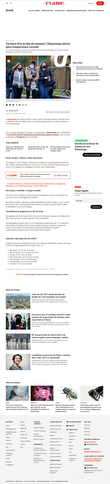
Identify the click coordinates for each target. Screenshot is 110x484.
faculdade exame (75, 422)
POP (22, 447)
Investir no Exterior (56, 445)
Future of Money (26, 441)
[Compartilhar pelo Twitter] (20, 105)
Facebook (87, 435)
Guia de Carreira (39, 439)
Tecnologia (24, 438)
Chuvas (31, 269)
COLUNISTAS (10, 465)
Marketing (24, 428)
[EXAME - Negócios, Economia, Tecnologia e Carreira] (55, 3)
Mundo (23, 422)
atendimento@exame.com (92, 451)
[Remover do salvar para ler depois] (26, 105)
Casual (23, 425)
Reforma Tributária (56, 426)
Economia (9, 444)
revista (71, 426)
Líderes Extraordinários (55, 449)
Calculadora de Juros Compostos (40, 454)
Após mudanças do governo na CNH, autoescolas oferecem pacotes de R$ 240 (89, 68)
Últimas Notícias (11, 429)
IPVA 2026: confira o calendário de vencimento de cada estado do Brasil (87, 74)
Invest (8, 458)
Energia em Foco (55, 442)
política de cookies (29, 481)
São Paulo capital (41, 269)
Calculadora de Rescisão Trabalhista (40, 449)
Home (7, 40)
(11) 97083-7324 (92, 468)
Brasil (9, 10)
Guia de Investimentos (38, 435)
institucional (10, 481)
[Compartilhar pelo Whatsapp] (7, 105)
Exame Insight (10, 450)
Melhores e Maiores (56, 464)
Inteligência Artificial (9, 454)
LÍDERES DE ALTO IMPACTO (11, 433)
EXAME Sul (53, 432)
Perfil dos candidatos (96, 10)
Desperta (72, 439)
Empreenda (72, 455)
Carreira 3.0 (72, 436)
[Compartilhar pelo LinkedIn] (13, 105)
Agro (70, 452)
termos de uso (19, 481)
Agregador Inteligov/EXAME (76, 10)
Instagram (87, 431)
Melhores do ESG (55, 467)
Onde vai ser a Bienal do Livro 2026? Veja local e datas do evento (15, 149)
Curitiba (51, 269)
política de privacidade (43, 481)
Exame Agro (24, 435)
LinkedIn (87, 428)
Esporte (23, 431)
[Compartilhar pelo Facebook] (10, 105)
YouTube (87, 425)
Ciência (23, 444)
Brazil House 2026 (55, 429)
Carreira (8, 440)
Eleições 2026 (60, 10)
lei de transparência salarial (59, 481)
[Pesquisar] (11, 3)
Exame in (72, 433)
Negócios (8, 462)
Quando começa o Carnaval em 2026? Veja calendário (88, 81)
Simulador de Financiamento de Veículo (39, 460)
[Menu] (7, 3)
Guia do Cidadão (34, 10)
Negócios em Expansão (54, 471)
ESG (7, 447)
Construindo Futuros (56, 438)
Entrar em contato (90, 442)
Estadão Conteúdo (13, 110)
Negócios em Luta (55, 453)
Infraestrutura (47, 10)
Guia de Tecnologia (39, 431)
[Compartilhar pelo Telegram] (16, 105)
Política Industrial (55, 456)
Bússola (52, 435)
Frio (26, 269)
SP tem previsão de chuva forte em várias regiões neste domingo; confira (60, 149)
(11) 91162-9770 (92, 444)
